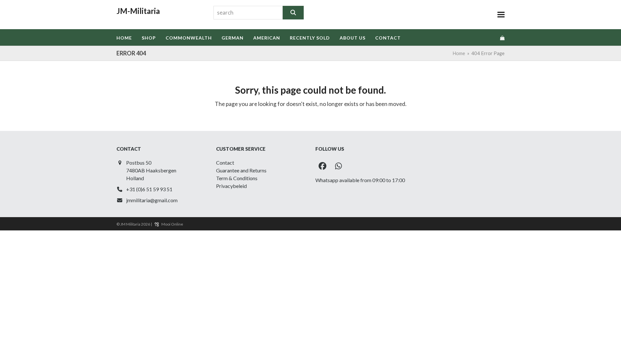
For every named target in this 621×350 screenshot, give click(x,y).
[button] (501, 15)
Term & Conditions (236, 178)
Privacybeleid (231, 186)
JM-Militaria (138, 11)
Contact (225, 162)
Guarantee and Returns (241, 170)
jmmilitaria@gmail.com (152, 200)
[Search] (293, 12)
